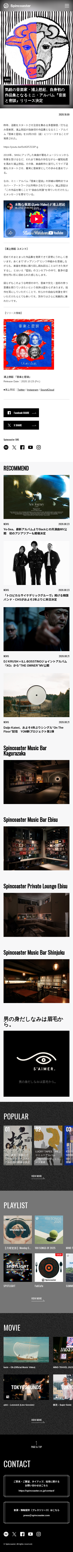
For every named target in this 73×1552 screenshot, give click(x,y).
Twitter (21, 389)
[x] (14, 449)
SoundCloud (47, 389)
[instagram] (38, 449)
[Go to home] (17, 5)
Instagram (32, 389)
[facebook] (22, 449)
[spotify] (6, 449)
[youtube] (30, 449)
